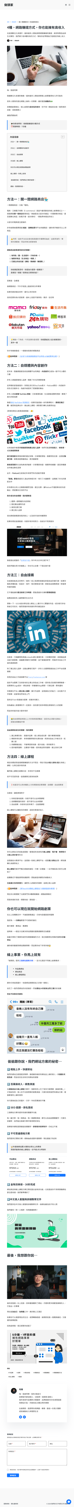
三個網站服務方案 (26, 960)
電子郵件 (32, 1444)
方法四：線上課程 (17, 161)
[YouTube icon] (24, 1417)
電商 (20, 1377)
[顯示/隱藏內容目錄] (62, 136)
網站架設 (27, 1373)
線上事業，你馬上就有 (18, 173)
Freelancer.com (39, 677)
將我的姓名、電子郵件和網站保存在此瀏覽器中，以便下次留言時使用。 (30, 1470)
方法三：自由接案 (17, 154)
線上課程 (11, 1377)
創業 (18, 1373)
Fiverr (30, 677)
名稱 (10, 1444)
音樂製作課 (25, 560)
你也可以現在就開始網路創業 (21, 167)
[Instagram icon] (20, 1417)
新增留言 (11, 1451)
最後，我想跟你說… (17, 186)
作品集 (10, 1373)
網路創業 (17, 40)
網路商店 (36, 1373)
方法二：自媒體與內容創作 (20, 148)
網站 (51, 1444)
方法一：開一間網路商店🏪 (20, 141)
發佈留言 (13, 1475)
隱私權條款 (14, 1504)
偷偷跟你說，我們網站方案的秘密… (23, 180)
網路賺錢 (46, 1373)
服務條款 (7, 1504)
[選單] (69, 5)
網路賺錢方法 (57, 1373)
